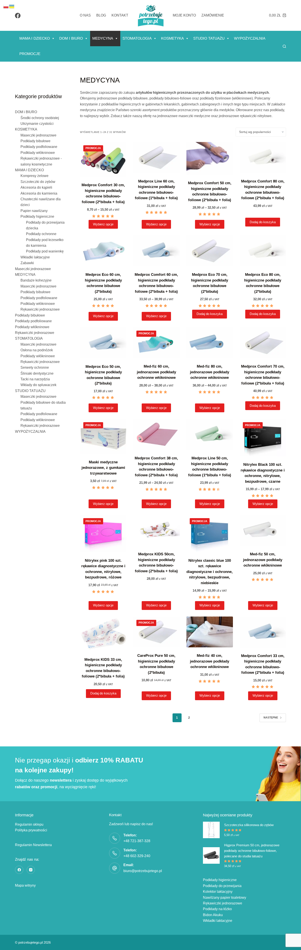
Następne (271, 717)
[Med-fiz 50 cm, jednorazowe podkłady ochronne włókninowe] (263, 530)
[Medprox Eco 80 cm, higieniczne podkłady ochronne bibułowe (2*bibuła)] (263, 250)
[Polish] (6, 6)
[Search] (284, 46)
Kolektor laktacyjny (217, 891)
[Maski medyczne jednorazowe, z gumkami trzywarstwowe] (103, 436)
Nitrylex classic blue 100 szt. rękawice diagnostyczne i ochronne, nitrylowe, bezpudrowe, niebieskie (209, 571)
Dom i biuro (71, 38)
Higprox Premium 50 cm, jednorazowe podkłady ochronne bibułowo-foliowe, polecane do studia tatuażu (251, 850)
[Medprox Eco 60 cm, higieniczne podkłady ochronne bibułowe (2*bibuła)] (103, 250)
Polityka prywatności (31, 830)
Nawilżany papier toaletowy (224, 897)
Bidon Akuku (213, 915)
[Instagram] (31, 870)
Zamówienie (212, 15)
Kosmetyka (172, 38)
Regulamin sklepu (29, 824)
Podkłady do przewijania (222, 886)
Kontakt (119, 15)
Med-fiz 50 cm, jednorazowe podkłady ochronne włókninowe (262, 559)
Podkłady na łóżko (217, 909)
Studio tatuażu (209, 38)
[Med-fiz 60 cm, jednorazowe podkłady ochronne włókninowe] (156, 342)
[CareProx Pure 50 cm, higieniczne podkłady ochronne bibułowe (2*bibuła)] (156, 632)
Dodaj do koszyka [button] (263, 222)
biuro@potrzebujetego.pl (142, 871)
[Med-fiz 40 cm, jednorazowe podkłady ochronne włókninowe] (209, 632)
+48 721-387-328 (136, 841)
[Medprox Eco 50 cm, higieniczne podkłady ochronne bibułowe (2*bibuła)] (103, 342)
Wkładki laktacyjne (217, 920)
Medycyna (102, 38)
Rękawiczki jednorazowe (222, 903)
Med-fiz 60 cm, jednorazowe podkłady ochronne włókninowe (156, 372)
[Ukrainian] (12, 6)
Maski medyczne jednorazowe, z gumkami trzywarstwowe (103, 467)
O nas (85, 15)
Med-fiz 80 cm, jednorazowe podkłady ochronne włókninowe (209, 372)
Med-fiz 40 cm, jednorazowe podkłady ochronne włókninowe (209, 661)
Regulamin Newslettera (33, 845)
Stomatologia (137, 38)
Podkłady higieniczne (220, 880)
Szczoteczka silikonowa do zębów (249, 825)
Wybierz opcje (103, 224)
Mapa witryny (25, 885)
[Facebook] (17, 15)
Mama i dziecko (34, 38)
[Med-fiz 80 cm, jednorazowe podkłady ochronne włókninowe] (209, 342)
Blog (101, 15)
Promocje (29, 54)
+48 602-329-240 (136, 856)
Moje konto (184, 15)
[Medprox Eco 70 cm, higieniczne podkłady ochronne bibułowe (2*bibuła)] (209, 250)
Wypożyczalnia (249, 38)
